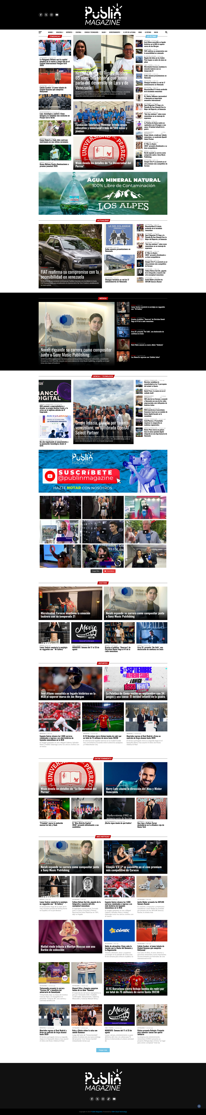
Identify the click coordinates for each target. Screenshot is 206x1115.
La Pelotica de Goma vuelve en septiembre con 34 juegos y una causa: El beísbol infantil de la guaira (155, 126)
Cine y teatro (148, 65)
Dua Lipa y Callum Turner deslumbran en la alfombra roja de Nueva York (150, 825)
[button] (103, 1050)
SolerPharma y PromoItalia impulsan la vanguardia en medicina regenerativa (153, 422)
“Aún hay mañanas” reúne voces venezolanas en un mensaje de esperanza (155, 116)
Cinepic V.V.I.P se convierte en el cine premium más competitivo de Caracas (155, 163)
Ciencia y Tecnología (91, 32)
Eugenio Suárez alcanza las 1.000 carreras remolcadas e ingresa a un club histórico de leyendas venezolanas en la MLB (56, 738)
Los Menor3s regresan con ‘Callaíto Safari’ (145, 357)
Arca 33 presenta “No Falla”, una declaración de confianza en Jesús (147, 332)
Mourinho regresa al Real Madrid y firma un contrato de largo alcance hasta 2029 (144, 737)
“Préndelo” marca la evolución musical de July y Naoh (51, 824)
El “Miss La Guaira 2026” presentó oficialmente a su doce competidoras (155, 146)
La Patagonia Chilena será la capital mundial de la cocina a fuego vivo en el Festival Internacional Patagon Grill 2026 (55, 62)
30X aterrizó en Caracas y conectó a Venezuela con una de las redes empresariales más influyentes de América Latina (155, 402)
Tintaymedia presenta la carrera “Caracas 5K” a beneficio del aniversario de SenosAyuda (52, 990)
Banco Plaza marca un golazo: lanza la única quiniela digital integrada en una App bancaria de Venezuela (155, 432)
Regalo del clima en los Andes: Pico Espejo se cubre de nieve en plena (155, 60)
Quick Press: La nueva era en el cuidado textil (154, 392)
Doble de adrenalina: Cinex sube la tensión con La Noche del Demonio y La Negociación (119, 948)
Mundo (50, 32)
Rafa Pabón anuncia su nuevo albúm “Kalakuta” (147, 345)
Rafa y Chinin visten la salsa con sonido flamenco (84, 1031)
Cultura (78, 32)
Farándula (43, 138)
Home (140, 32)
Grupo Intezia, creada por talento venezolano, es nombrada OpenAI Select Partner (155, 137)
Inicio (156, 32)
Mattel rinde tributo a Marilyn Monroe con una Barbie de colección (68, 948)
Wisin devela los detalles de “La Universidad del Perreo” (103, 164)
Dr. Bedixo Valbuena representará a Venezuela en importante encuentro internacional (155, 98)
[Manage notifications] (199, 1106)
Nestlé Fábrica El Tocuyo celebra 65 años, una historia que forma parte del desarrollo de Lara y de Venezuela (101, 80)
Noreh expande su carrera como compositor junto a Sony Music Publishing (155, 154)
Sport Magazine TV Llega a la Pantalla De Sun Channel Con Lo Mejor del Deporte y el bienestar (155, 107)
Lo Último (148, 32)
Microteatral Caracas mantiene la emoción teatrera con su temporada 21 (155, 68)
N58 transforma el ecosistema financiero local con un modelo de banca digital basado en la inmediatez (155, 413)
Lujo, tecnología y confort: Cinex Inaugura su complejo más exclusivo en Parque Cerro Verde (55, 115)
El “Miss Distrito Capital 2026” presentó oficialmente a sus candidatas (85, 825)
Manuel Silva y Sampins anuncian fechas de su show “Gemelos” (85, 989)
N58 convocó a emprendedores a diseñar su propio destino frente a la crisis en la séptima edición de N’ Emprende (54, 409)
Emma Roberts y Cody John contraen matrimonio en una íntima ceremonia (54, 141)
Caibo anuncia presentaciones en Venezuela (155, 76)
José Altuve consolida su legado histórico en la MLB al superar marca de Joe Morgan (155, 44)
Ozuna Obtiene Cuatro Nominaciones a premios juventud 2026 (54, 165)
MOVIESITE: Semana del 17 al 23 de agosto (85, 648)
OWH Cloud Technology (119, 1112)
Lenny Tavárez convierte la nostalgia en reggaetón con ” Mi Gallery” (148, 308)
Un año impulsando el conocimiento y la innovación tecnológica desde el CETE (54, 443)
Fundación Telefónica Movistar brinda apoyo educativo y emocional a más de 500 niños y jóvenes (101, 127)
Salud (104, 32)
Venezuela (59, 32)
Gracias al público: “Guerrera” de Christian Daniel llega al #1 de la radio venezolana (148, 320)
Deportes (69, 32)
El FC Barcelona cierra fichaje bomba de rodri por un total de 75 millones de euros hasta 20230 (102, 737)
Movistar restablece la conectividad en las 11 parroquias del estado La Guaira (155, 384)
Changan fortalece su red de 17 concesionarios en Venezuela (154, 83)
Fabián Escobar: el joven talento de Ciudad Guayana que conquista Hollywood (53, 89)
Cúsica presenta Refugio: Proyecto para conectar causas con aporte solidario (150, 1032)
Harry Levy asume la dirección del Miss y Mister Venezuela (134, 790)
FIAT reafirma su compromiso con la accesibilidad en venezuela (155, 52)
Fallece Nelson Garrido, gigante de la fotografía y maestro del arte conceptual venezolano (155, 272)
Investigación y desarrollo (149, 133)
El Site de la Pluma (129, 32)
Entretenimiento (114, 32)
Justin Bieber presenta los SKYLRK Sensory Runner (154, 280)
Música (42, 162)
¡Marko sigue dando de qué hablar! (118, 823)
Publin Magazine (96, 1112)
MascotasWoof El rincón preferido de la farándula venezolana (155, 90)
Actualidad (43, 58)
